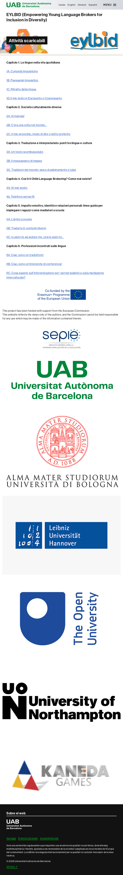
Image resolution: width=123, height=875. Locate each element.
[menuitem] (61, 5)
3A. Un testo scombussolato (24, 152)
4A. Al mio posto (17, 188)
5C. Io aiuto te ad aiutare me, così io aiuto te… (35, 237)
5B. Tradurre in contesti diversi (26, 228)
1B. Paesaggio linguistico (22, 80)
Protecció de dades (28, 838)
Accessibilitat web (49, 838)
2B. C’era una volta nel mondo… (26, 125)
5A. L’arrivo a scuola (19, 219)
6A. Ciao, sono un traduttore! (25, 255)
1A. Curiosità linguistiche (22, 71)
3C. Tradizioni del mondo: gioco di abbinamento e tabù (41, 170)
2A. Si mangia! (15, 116)
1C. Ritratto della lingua (21, 89)
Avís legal (11, 838)
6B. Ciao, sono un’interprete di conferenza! (34, 264)
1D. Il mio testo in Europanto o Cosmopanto (34, 98)
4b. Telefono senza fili (20, 196)
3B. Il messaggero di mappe (24, 161)
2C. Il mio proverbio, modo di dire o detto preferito (38, 134)
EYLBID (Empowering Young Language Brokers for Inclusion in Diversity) (54, 17)
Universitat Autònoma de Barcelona (28, 5)
